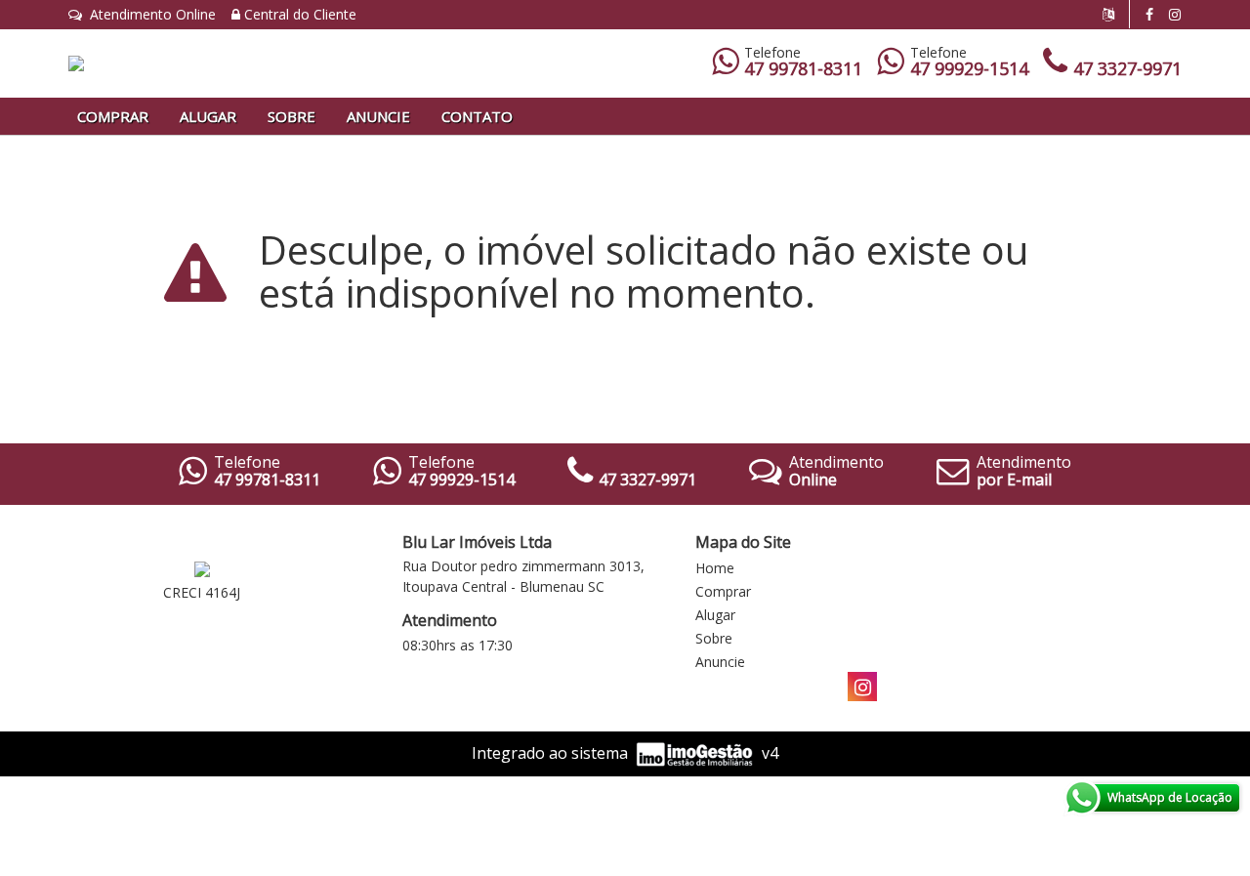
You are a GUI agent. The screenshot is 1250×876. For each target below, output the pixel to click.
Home (714, 568)
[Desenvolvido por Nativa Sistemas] (696, 753)
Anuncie (378, 116)
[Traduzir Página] (1116, 14)
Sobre (291, 116)
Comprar (112, 116)
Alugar (208, 116)
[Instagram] (1175, 14)
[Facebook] (1149, 14)
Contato (477, 116)
